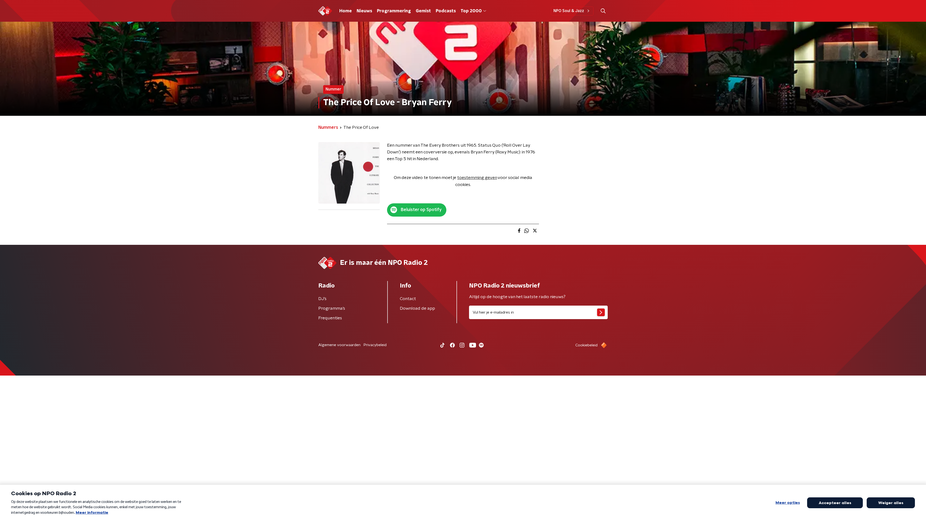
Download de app (417, 308)
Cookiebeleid (586, 345)
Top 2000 (471, 11)
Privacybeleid (375, 345)
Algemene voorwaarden (339, 345)
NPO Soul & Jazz (568, 11)
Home (345, 11)
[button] (603, 11)
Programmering (394, 11)
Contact (408, 299)
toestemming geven (477, 178)
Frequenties (330, 318)
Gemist (423, 11)
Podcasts (446, 11)
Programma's (331, 308)
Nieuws (364, 11)
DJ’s (322, 299)
